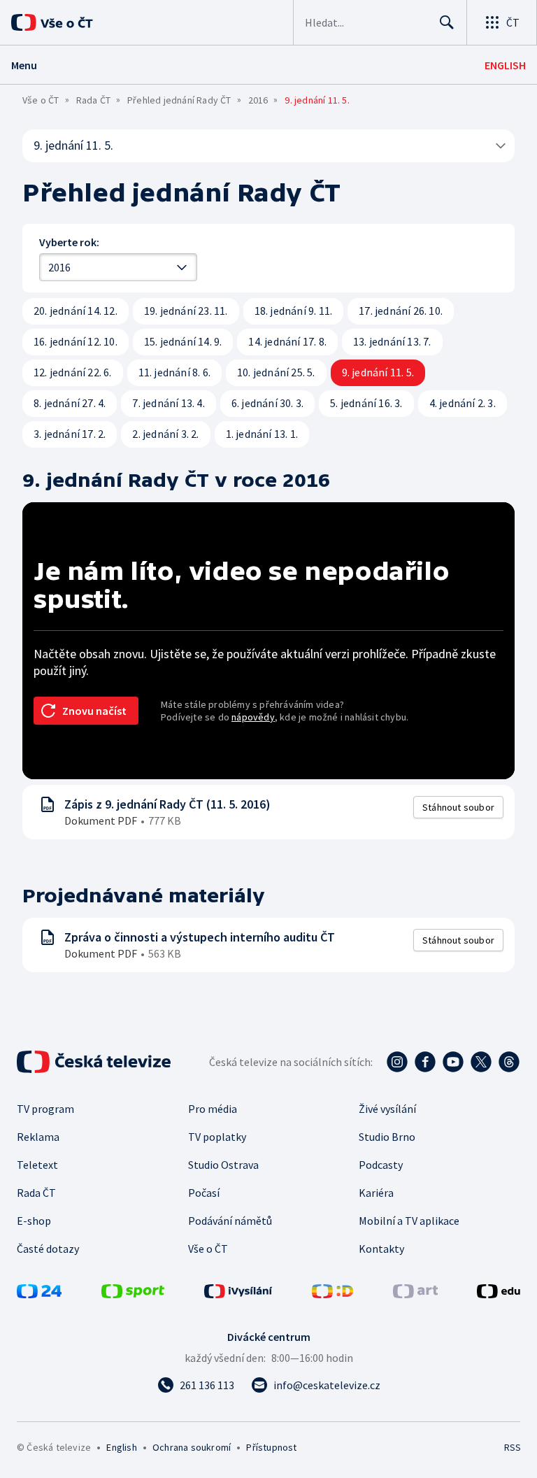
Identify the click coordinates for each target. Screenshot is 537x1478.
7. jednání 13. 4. (168, 403)
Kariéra (376, 1193)
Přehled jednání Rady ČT (179, 100)
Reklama (38, 1137)
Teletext (37, 1165)
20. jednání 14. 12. (75, 311)
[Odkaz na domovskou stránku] (70, 22)
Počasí (204, 1193)
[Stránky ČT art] (415, 1294)
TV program (45, 1109)
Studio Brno (387, 1137)
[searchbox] (366, 22)
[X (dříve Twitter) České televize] (481, 1062)
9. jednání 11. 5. (73, 145)
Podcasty (381, 1165)
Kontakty (381, 1249)
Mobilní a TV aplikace (409, 1221)
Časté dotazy (48, 1249)
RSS (512, 1447)
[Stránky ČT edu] (498, 1294)
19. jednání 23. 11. (186, 311)
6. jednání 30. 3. (267, 403)
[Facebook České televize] (425, 1062)
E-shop (34, 1221)
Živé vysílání (387, 1109)
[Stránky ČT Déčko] (332, 1294)
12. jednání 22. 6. (73, 372)
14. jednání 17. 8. (287, 341)
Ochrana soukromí (191, 1447)
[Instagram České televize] (397, 1062)
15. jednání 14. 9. (183, 341)
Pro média (212, 1109)
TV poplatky (217, 1137)
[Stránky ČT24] (39, 1294)
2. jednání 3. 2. (165, 434)
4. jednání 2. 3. (462, 403)
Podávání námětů (230, 1221)
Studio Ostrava (223, 1165)
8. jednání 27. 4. (70, 403)
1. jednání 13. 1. (262, 434)
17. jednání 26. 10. (401, 311)
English (121, 1447)
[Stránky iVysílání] (238, 1294)
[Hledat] (446, 22)
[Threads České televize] (509, 1062)
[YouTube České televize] (453, 1062)
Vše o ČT (40, 100)
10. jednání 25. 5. (276, 372)
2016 (258, 100)
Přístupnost (271, 1447)
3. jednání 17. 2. (70, 434)
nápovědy (253, 717)
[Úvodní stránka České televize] (95, 1062)
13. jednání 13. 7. (392, 341)
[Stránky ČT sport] (132, 1294)
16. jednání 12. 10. (75, 341)
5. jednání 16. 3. (366, 403)
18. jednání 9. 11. (294, 311)
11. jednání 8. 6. (174, 372)
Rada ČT (93, 100)
